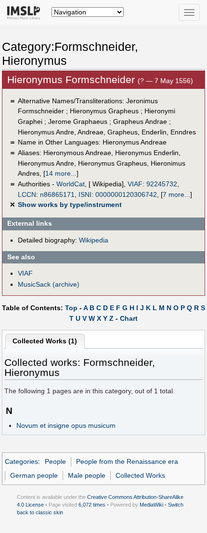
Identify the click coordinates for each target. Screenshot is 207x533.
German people (34, 475)
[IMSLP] (26, 12)
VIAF (135, 184)
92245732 (161, 184)
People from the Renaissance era (127, 461)
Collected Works (140, 475)
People (55, 461)
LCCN (27, 194)
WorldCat (70, 184)
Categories (21, 461)
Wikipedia (93, 240)
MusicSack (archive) (48, 284)
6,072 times (91, 505)
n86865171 (57, 194)
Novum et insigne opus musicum (66, 425)
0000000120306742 (126, 194)
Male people (86, 475)
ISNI (84, 194)
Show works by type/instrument (70, 204)
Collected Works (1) (45, 341)
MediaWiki (151, 505)
